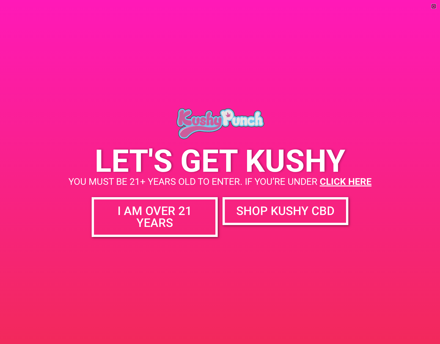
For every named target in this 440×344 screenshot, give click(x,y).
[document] (220, 172)
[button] (433, 6)
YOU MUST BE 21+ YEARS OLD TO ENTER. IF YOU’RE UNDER (220, 181)
